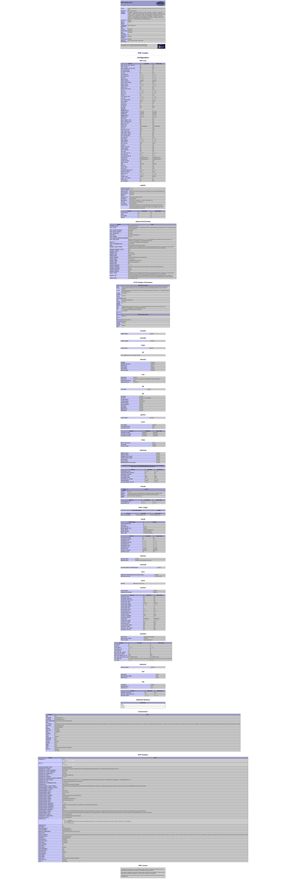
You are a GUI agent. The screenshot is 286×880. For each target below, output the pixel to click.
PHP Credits (143, 53)
